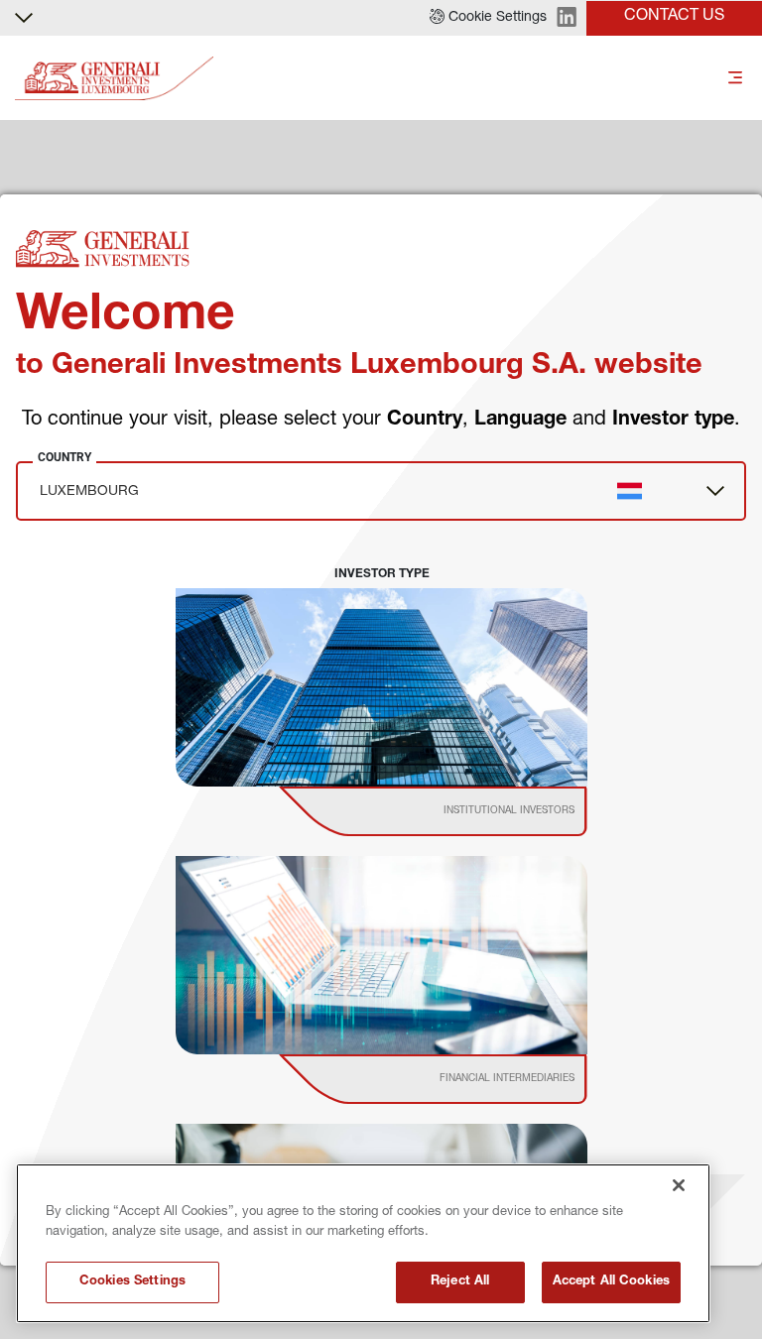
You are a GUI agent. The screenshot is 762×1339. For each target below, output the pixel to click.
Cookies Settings (132, 1282)
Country (64, 457)
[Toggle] (735, 79)
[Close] (678, 1185)
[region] (363, 1243)
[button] (488, 18)
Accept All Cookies (611, 1282)
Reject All (460, 1282)
